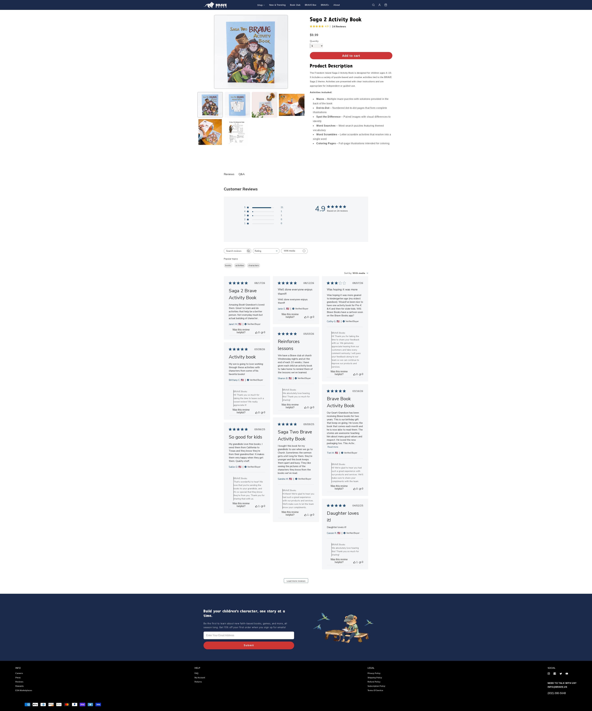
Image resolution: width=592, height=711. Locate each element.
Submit (249, 645)
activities (239, 265)
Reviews (19, 682)
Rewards (19, 686)
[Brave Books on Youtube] (567, 674)
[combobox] (266, 251)
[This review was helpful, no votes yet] (256, 332)
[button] (373, 5)
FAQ (196, 673)
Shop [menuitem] (260, 5)
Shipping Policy (375, 678)
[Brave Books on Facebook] (555, 674)
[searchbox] (235, 251)
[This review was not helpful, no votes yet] (262, 332)
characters (253, 265)
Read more (333, 446)
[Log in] (379, 5)
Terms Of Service (375, 690)
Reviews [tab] (229, 174)
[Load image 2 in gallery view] (237, 105)
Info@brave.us (557, 687)
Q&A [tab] (242, 174)
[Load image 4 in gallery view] (291, 105)
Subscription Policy (376, 686)
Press (18, 678)
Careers (19, 673)
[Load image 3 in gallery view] (264, 105)
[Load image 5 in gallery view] (210, 132)
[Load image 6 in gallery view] (237, 132)
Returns (198, 682)
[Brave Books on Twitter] (561, 674)
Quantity (314, 41)
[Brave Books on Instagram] (549, 674)
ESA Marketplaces (23, 690)
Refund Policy (374, 682)
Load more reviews (296, 581)
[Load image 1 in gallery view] (210, 105)
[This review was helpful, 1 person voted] (305, 515)
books (228, 265)
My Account (200, 678)
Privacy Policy (374, 673)
